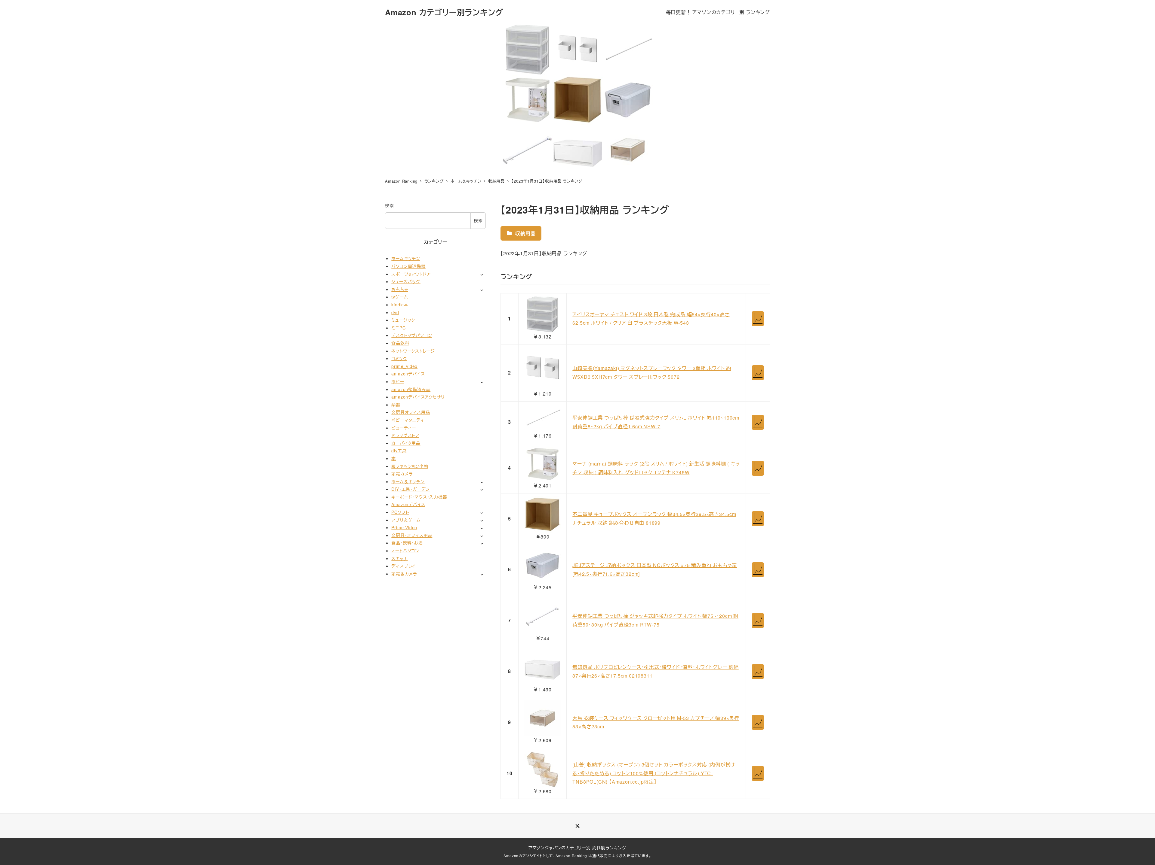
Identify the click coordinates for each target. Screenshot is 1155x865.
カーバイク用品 (405, 443)
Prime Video (404, 527)
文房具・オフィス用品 (411, 535)
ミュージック (403, 320)
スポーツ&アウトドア (410, 274)
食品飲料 (400, 343)
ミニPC (398, 328)
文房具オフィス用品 (410, 412)
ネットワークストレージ (413, 351)
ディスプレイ (403, 566)
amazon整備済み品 (410, 389)
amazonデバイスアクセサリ (418, 397)
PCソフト (400, 512)
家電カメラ (402, 474)
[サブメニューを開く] (481, 274)
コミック (399, 358)
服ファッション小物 (409, 466)
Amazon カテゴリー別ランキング (444, 12)
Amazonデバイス (408, 504)
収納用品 (524, 233)
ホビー (397, 381)
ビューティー (403, 428)
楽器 (395, 405)
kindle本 (399, 305)
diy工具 (398, 451)
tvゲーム (399, 297)
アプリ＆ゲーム (406, 520)
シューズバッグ (405, 281)
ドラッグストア (405, 435)
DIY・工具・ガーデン (410, 489)
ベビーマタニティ (407, 420)
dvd (395, 312)
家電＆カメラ (404, 574)
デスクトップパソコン (411, 335)
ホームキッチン (405, 258)
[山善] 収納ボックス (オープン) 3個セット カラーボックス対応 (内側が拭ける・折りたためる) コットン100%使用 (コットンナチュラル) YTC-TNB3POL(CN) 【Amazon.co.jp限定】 (653, 773)
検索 (389, 205)
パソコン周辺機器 (408, 266)
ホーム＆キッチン (407, 481)
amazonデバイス (408, 374)
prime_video (404, 366)
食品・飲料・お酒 (407, 543)
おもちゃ (399, 289)
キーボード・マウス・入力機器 (419, 497)
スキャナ (399, 558)
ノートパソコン (405, 551)
